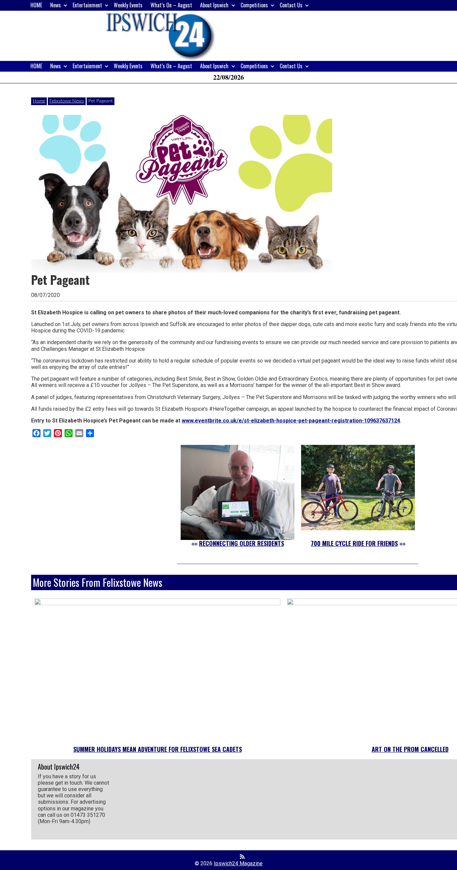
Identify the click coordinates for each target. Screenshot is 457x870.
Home (39, 101)
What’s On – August (171, 5)
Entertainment (87, 5)
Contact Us (291, 5)
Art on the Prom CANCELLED (410, 749)
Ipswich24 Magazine (238, 863)
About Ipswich (214, 5)
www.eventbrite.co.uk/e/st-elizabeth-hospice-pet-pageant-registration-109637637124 (291, 420)
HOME (36, 5)
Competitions (254, 5)
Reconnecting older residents (241, 543)
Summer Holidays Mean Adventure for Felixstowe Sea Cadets (157, 749)
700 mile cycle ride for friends (354, 543)
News (55, 5)
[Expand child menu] (65, 5)
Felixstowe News (67, 101)
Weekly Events (128, 5)
